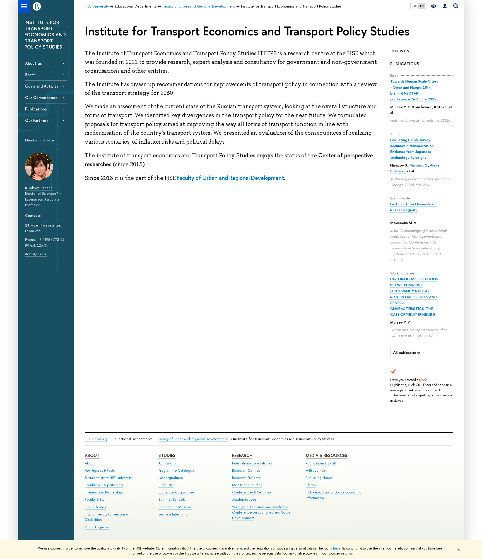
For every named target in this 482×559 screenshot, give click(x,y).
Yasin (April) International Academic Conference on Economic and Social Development (261, 513)
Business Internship (173, 514)
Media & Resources (326, 455)
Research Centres (246, 470)
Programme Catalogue (176, 470)
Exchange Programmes (176, 492)
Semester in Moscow (175, 507)
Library (311, 485)
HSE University (96, 439)
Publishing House (319, 477)
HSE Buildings (95, 507)
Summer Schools (171, 499)
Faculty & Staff (96, 499)
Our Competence (41, 97)
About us (33, 63)
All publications (407, 352)
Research (242, 455)
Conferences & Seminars (251, 492)
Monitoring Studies (247, 485)
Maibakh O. (418, 165)
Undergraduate (170, 477)
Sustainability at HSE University (108, 477)
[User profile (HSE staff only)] (444, 6)
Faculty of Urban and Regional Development (230, 178)
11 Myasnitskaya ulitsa (42, 225)
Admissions (167, 463)
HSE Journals (316, 470)
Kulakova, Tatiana (38, 187)
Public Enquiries (97, 527)
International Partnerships (104, 492)
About (92, 455)
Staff (30, 74)
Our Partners (37, 120)
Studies (166, 455)
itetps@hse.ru (36, 253)
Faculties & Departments (104, 485)
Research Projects (246, 477)
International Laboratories (252, 463)
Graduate (165, 485)
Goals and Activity (41, 86)
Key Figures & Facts (100, 470)
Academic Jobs (244, 499)
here (238, 548)
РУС (414, 6)
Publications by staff (321, 463)
